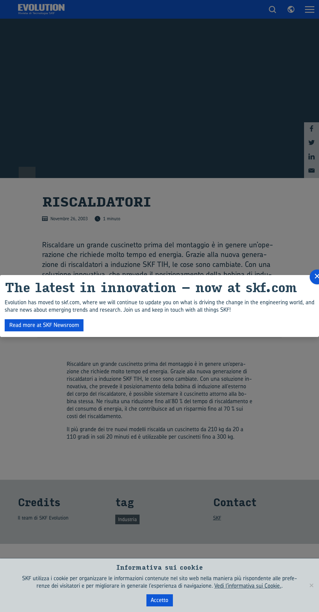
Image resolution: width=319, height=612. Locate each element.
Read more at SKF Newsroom (44, 325)
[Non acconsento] (311, 585)
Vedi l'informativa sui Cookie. (247, 586)
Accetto (159, 600)
